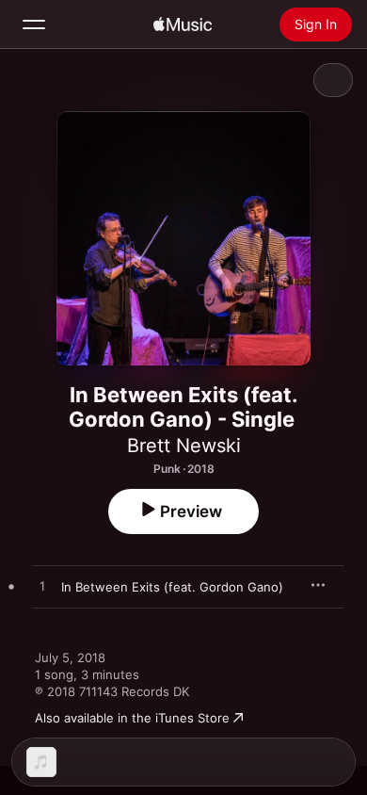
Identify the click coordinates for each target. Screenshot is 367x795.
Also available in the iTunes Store (132, 717)
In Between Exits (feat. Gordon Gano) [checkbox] (172, 586)
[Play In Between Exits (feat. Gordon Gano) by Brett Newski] (42, 586)
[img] (182, 24)
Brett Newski (184, 445)
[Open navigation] (34, 24)
